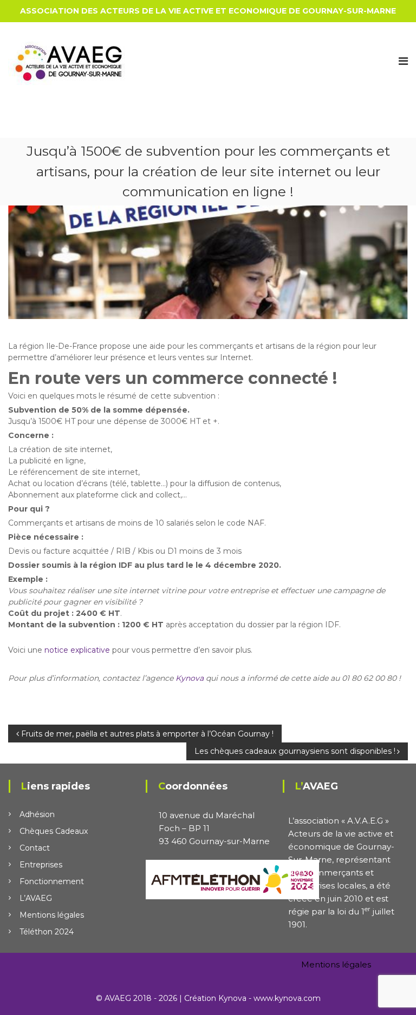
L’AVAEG (36, 898)
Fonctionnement (52, 881)
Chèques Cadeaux (54, 831)
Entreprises (41, 865)
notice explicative (77, 650)
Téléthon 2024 (47, 932)
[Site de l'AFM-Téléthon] (232, 878)
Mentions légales (52, 915)
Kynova (190, 678)
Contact (35, 848)
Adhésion (37, 814)
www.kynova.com (287, 998)
